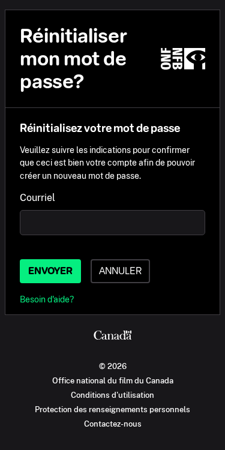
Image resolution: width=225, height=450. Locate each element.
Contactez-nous (113, 423)
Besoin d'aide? (47, 299)
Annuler (120, 271)
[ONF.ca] (183, 59)
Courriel (37, 197)
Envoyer (50, 271)
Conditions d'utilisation (112, 395)
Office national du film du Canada (112, 380)
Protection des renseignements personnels (112, 409)
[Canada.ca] (112, 336)
